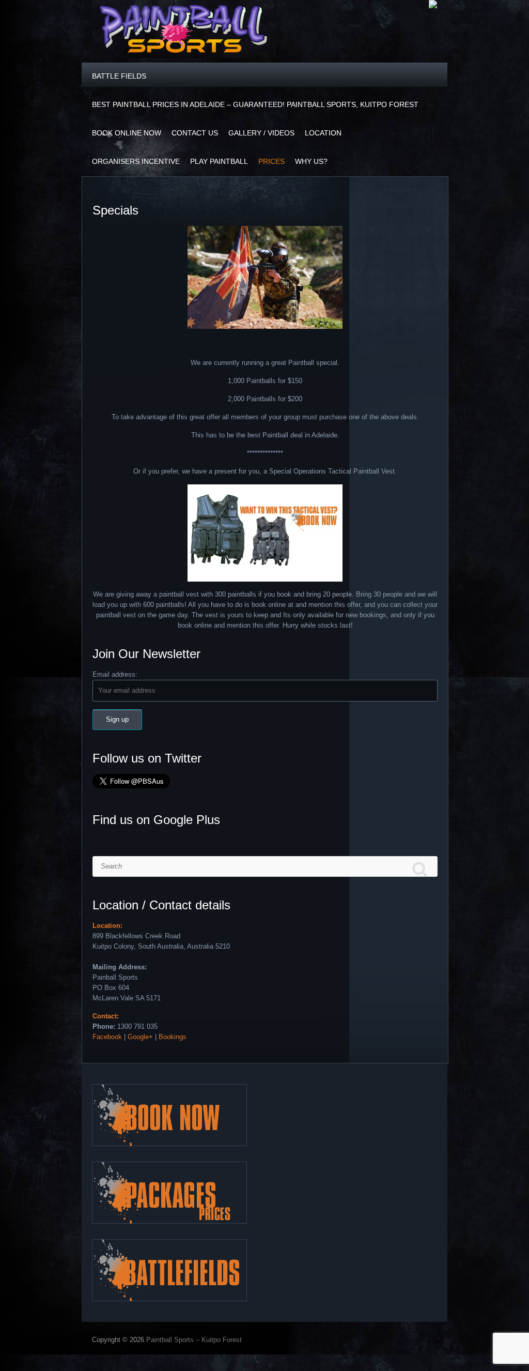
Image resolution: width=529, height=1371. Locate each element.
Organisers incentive (136, 161)
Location (323, 133)
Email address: (114, 674)
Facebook (107, 1037)
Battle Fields (119, 76)
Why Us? (311, 161)
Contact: (105, 1016)
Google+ (140, 1037)
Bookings (172, 1037)
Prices (271, 161)
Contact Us (195, 133)
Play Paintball (219, 161)
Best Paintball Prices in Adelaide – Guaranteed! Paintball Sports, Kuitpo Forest (255, 104)
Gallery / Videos (261, 133)
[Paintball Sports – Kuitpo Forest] (184, 31)
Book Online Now (126, 133)
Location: (107, 926)
